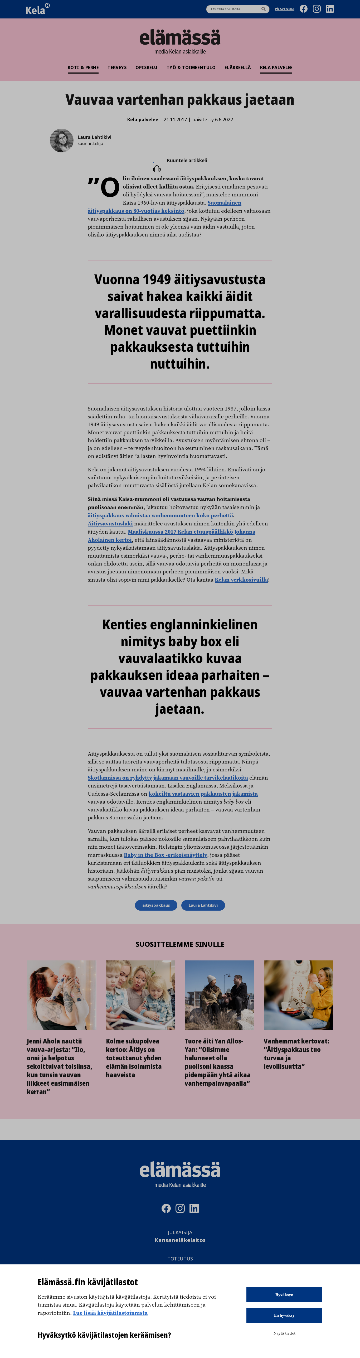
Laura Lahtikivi (203, 905)
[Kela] (38, 9)
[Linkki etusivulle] (180, 37)
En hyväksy (284, 1315)
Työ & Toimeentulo (191, 67)
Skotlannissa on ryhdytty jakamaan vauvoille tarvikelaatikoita (168, 777)
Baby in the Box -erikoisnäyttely (165, 854)
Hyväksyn (284, 1294)
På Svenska (284, 9)
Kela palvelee (276, 67)
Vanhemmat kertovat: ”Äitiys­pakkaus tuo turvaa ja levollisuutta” (296, 1054)
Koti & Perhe (83, 67)
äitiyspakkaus (156, 905)
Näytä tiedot (284, 1333)
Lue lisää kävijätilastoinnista (110, 1312)
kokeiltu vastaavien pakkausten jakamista (203, 793)
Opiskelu (146, 67)
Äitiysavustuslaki (110, 523)
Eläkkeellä (238, 67)
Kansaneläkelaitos (180, 1240)
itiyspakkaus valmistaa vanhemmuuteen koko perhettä (162, 515)
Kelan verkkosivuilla (241, 579)
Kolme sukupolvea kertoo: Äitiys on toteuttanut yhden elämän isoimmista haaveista (134, 1058)
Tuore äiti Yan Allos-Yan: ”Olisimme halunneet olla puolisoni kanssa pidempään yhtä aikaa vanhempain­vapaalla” (218, 1062)
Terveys (117, 67)
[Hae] (263, 9)
